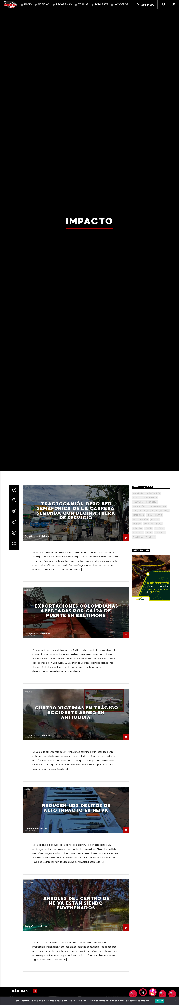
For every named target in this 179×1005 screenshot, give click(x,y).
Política (159, 609)
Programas (64, 4)
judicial (155, 600)
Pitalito (137, 609)
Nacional (28, 772)
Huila (150, 596)
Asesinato (138, 574)
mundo (137, 604)
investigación (140, 600)
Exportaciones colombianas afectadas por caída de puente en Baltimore (76, 691)
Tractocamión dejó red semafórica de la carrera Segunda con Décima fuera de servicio (75, 591)
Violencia (151, 618)
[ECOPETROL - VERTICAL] (151, 658)
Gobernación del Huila (156, 591)
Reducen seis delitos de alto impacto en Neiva (76, 888)
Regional (138, 613)
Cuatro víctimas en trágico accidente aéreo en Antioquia (76, 793)
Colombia (138, 582)
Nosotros (121, 4)
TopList (83, 4)
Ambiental (28, 963)
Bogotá (137, 578)
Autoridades (153, 574)
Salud (149, 613)
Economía (28, 670)
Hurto (158, 596)
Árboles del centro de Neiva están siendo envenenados (76, 984)
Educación (139, 587)
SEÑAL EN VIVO (147, 4)
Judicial (27, 870)
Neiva (26, 568)
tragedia (138, 618)
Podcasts (101, 4)
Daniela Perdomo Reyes (36, 909)
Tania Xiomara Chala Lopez (37, 616)
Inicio (28, 4)
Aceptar (159, 1001)
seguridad (160, 613)
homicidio (138, 596)
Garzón (137, 591)
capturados (150, 578)
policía (148, 609)
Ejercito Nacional (157, 587)
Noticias (44, 4)
